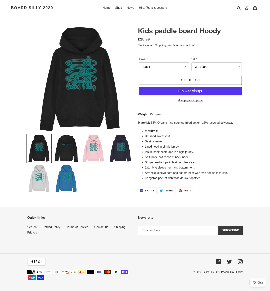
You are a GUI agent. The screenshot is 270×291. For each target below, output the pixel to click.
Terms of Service (77, 227)
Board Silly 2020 (32, 8)
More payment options (190, 100)
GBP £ (35, 261)
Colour (143, 59)
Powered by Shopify (232, 272)
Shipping (160, 45)
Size (194, 59)
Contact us (101, 227)
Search (32, 227)
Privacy (32, 232)
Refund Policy (51, 227)
